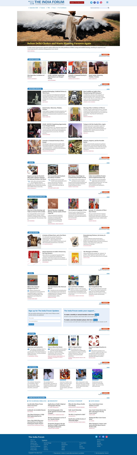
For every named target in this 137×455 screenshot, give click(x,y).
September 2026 (33, 7)
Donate (97, 314)
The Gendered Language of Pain (77, 210)
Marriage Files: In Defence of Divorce (94, 108)
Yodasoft (106, 453)
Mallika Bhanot (30, 417)
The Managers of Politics (90, 251)
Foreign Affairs (82, 443)
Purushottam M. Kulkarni (53, 428)
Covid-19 (46, 444)
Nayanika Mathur (72, 407)
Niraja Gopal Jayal (72, 411)
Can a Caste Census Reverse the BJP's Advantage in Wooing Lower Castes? (97, 411)
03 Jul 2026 (46, 379)
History (63, 449)
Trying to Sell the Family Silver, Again (94, 124)
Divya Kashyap (92, 186)
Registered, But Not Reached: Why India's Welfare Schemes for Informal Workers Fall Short (36, 177)
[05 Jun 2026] (67, 374)
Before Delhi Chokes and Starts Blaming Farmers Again (59, 43)
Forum (53, 7)
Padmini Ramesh (82, 422)
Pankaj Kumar (92, 414)
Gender (63, 446)
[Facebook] (94, 3)
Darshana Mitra (71, 416)
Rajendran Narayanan (73, 422)
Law (80, 444)
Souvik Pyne (50, 420)
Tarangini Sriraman (80, 407)
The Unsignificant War (95, 286)
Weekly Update (100, 439)
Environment (64, 444)
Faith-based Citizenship (74, 410)
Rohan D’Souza (30, 407)
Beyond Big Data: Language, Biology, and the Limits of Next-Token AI (57, 211)
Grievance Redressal (35, 446)
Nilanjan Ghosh (30, 425)
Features (42, 7)
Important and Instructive (35, 347)
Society (81, 446)
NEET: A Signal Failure (75, 347)
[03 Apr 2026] (99, 374)
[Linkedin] (98, 3)
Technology (82, 448)
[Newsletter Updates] (104, 56)
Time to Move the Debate (55, 347)
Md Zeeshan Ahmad (87, 245)
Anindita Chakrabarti (32, 78)
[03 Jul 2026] (51, 374)
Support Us (99, 444)
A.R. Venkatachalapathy (47, 244)
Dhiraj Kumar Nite (93, 78)
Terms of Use (33, 448)
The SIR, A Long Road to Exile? (76, 414)
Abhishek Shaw (51, 414)
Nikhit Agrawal (31, 51)
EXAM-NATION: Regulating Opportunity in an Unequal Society (56, 77)
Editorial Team (33, 443)
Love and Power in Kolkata (76, 286)
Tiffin (48, 7)
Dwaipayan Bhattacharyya (73, 78)
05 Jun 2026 (63, 379)
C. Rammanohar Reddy (59, 414)
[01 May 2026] (83, 374)
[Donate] (104, 85)
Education (64, 443)
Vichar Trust (33, 441)
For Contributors (61, 7)
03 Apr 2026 (95, 379)
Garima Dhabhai (71, 295)
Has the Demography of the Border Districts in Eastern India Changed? (56, 411)
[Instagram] (101, 3)
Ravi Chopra (30, 411)
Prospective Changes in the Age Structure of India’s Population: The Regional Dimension (56, 425)
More (108, 89)
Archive (99, 446)
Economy (46, 449)
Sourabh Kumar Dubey (32, 298)
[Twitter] (91, 3)
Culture (45, 446)
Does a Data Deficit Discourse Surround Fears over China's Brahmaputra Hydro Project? (35, 422)
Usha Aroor (91, 295)
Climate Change (47, 443)
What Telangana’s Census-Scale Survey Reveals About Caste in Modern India (97, 425)
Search (98, 441)
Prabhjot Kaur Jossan (73, 186)
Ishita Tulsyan (86, 257)
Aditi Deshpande (30, 220)
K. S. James (50, 407)
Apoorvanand (45, 262)
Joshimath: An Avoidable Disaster (36, 410)
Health (63, 448)
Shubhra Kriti (56, 407)
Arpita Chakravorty (31, 188)
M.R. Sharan (91, 420)
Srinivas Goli (92, 428)
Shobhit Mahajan (92, 220)
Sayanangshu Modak (39, 425)
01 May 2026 (79, 379)
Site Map (99, 443)
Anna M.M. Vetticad (52, 297)
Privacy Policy (33, 449)
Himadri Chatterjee (79, 295)
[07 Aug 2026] (34, 374)
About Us (32, 439)
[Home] (46, 3)
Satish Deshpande (52, 80)
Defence (46, 448)
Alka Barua (56, 420)
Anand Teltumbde (93, 407)
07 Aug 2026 (30, 379)
